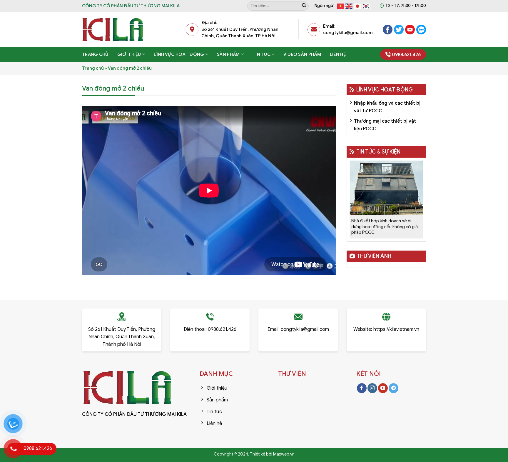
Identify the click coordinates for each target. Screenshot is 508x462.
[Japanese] (358, 6)
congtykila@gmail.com (305, 329)
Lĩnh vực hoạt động (179, 54)
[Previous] (354, 195)
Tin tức (261, 54)
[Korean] (366, 6)
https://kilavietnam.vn (396, 329)
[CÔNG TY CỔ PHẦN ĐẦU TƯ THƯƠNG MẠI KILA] (113, 29)
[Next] (418, 195)
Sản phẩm (228, 54)
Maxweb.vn (284, 454)
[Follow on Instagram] (372, 388)
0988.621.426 (406, 55)
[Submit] (304, 5)
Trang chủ (95, 54)
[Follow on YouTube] (383, 388)
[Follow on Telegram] (393, 388)
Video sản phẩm (302, 54)
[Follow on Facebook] (362, 388)
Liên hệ (338, 54)
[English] (349, 6)
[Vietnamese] (341, 6)
